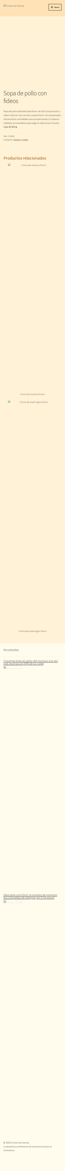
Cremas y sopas (20, 139)
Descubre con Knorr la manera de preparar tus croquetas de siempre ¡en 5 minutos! (30, 896)
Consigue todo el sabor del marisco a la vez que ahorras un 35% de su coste (30, 662)
